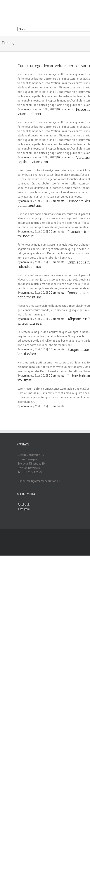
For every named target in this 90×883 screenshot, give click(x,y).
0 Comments (65, 109)
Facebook (23, 504)
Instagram (23, 509)
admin (25, 109)
